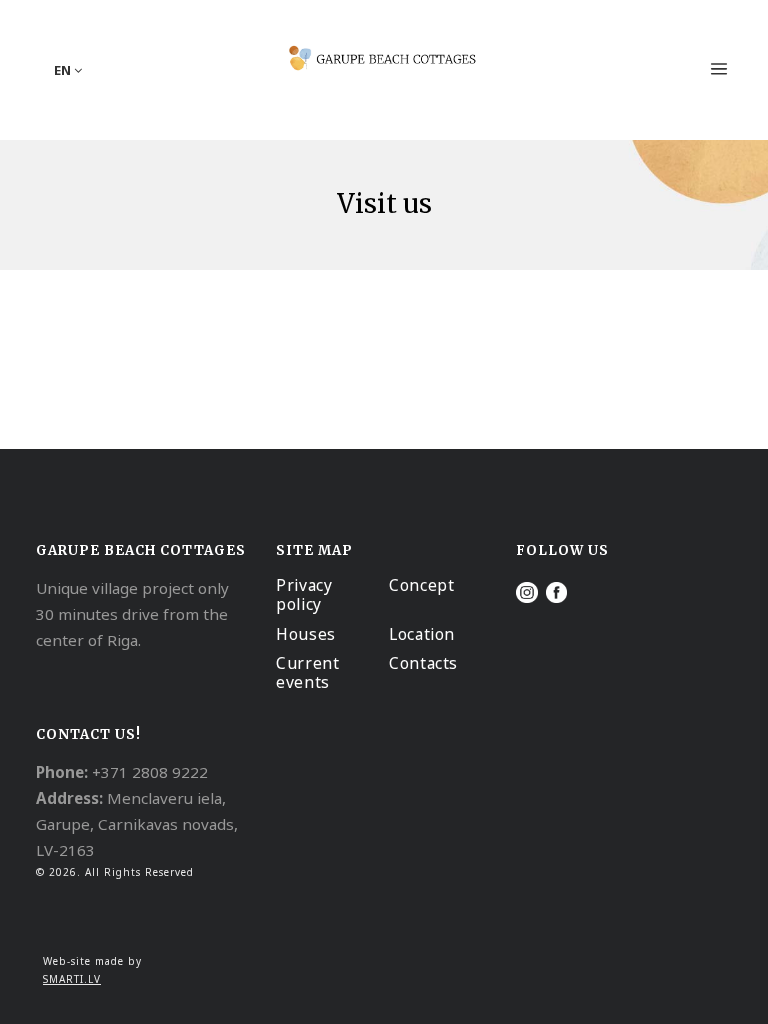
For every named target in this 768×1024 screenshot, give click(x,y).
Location (422, 634)
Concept (421, 585)
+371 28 (121, 772)
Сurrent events (307, 672)
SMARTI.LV (72, 979)
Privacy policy (304, 594)
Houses (306, 634)
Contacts (423, 663)
